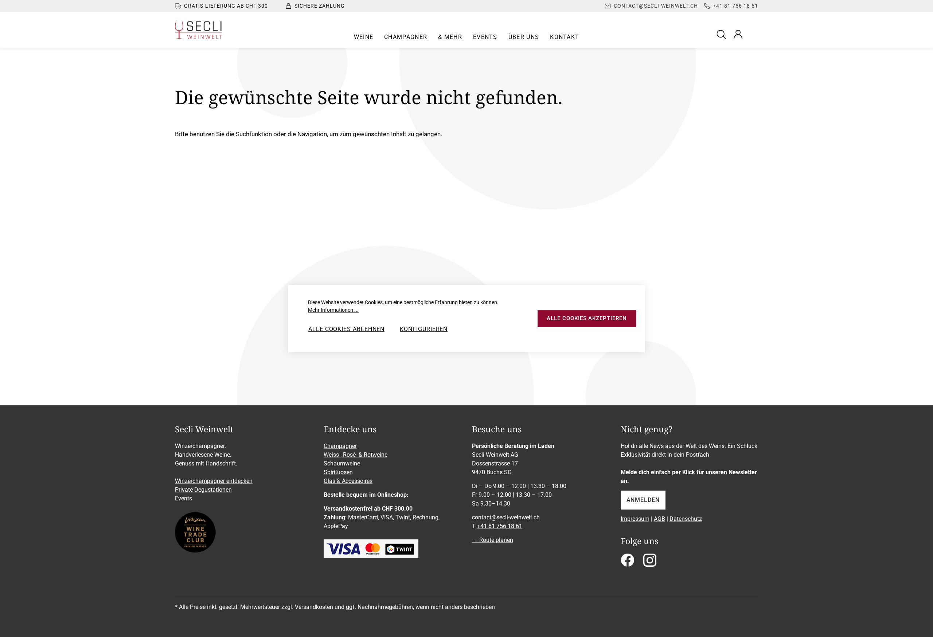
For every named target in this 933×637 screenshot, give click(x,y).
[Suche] (722, 34)
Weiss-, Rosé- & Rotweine (355, 454)
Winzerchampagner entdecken (214, 480)
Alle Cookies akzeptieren (586, 318)
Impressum (635, 518)
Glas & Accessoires (348, 480)
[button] (364, 37)
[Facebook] (627, 562)
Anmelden (643, 499)
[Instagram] (650, 562)
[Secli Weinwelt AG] (198, 30)
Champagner (340, 446)
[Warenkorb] (753, 34)
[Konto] (738, 34)
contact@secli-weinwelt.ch (506, 517)
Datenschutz (686, 518)
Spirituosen (338, 472)
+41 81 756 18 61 (499, 526)
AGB (659, 518)
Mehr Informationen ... (333, 310)
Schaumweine (342, 463)
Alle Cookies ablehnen (346, 329)
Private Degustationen (203, 489)
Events (183, 498)
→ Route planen (492, 539)
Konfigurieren (424, 329)
